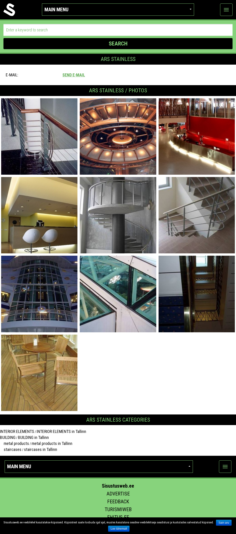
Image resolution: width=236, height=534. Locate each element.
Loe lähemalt (119, 528)
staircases (10, 449)
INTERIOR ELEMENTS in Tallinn (61, 431)
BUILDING (7, 437)
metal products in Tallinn (52, 443)
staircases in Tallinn (40, 449)
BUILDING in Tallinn (33, 437)
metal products (14, 443)
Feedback (118, 501)
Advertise (118, 494)
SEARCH (118, 43)
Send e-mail (73, 74)
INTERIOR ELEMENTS (17, 431)
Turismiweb (118, 509)
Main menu (56, 9)
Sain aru (223, 522)
